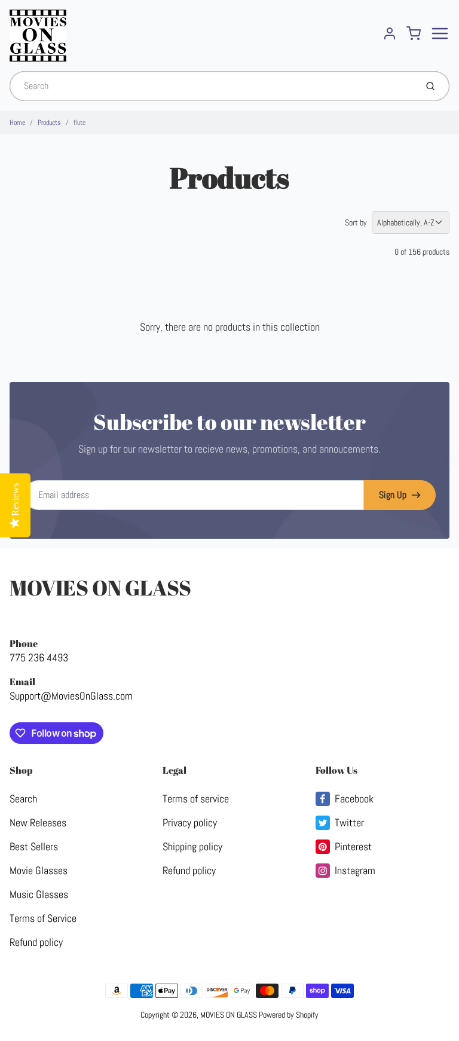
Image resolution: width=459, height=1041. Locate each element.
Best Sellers (34, 846)
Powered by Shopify (289, 1014)
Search (23, 798)
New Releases (38, 822)
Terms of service (196, 798)
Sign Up (392, 495)
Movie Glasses (39, 870)
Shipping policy (192, 846)
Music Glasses (39, 894)
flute (79, 122)
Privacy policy (190, 822)
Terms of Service (43, 918)
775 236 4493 (39, 657)
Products (49, 122)
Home (17, 122)
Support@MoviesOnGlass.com (71, 696)
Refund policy (36, 942)
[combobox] (212, 86)
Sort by (356, 222)
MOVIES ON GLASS (100, 587)
